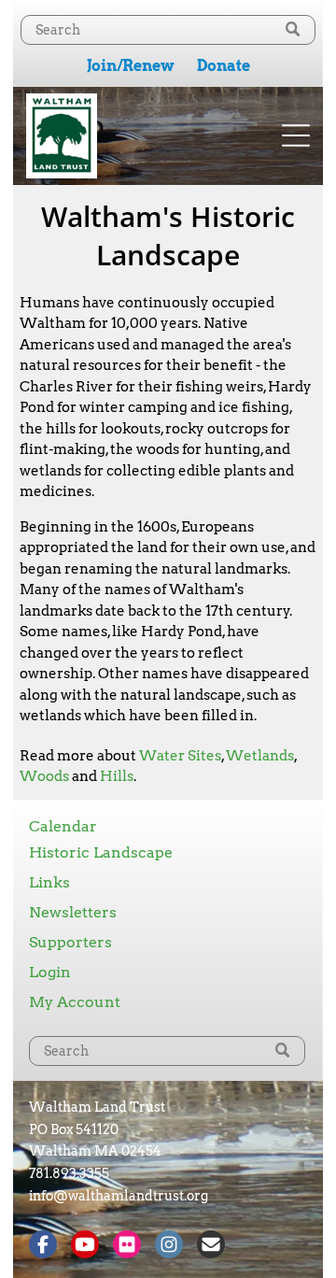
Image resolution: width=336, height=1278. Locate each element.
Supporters (70, 942)
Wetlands (260, 755)
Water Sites (180, 755)
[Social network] (43, 1246)
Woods (44, 776)
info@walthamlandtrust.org (118, 1195)
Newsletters (73, 912)
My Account (74, 1002)
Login (50, 972)
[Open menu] (296, 135)
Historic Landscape (101, 852)
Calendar (63, 826)
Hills (116, 776)
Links (49, 882)
